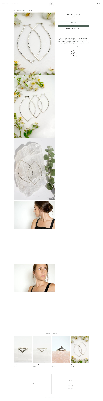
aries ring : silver (36, 365)
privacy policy (70, 388)
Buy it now (73, 25)
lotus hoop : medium (75, 365)
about (7, 3)
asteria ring (54, 365)
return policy (70, 386)
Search (33, 383)
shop (3, 3)
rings (70, 378)
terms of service (70, 390)
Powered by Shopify (56, 397)
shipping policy (70, 385)
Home (15, 10)
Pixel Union (51, 397)
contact (16, 3)
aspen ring (16, 365)
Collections (19, 10)
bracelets (70, 383)
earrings (70, 380)
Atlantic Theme (45, 397)
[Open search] (97, 3)
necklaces (70, 382)
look (12, 3)
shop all (24, 10)
